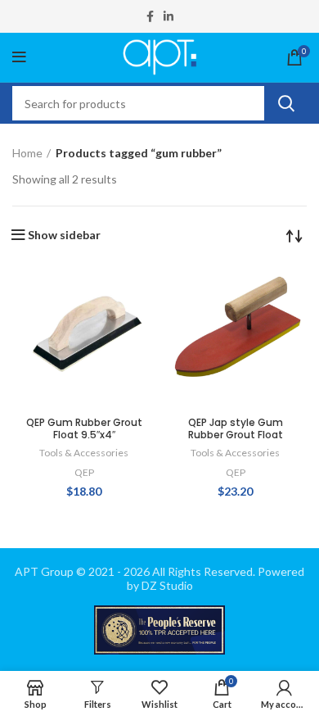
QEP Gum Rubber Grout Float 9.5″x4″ (84, 428)
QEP (84, 472)
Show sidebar (64, 235)
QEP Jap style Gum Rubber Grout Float (235, 428)
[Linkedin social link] (168, 16)
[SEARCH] (285, 103)
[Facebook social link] (150, 16)
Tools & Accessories (83, 452)
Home (27, 153)
